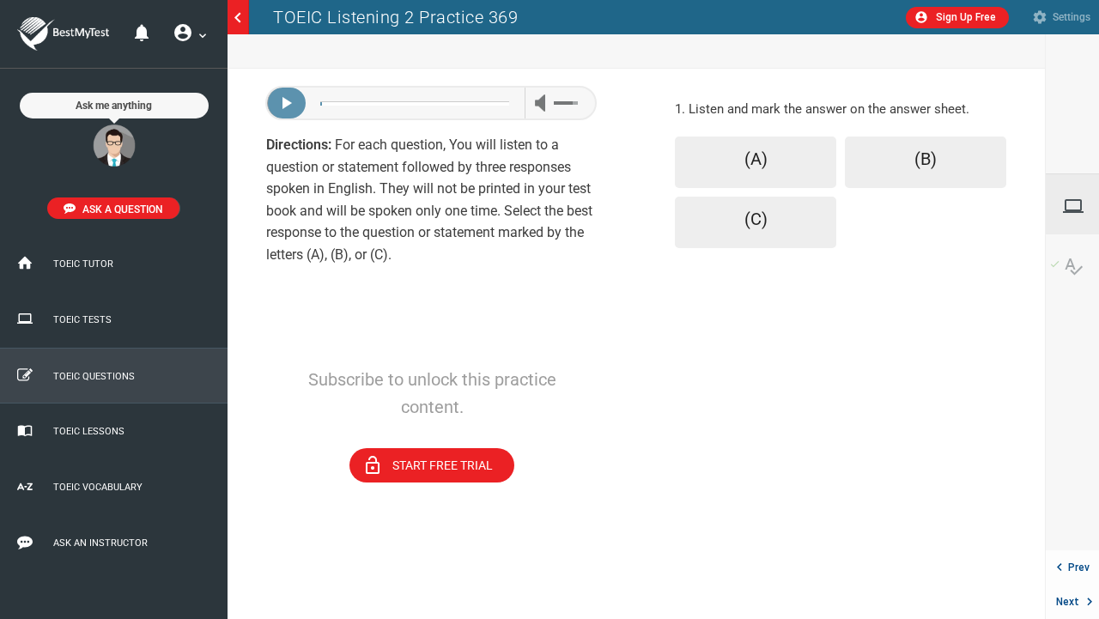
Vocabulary (1074, 266)
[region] (432, 344)
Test (1081, 206)
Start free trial (427, 465)
